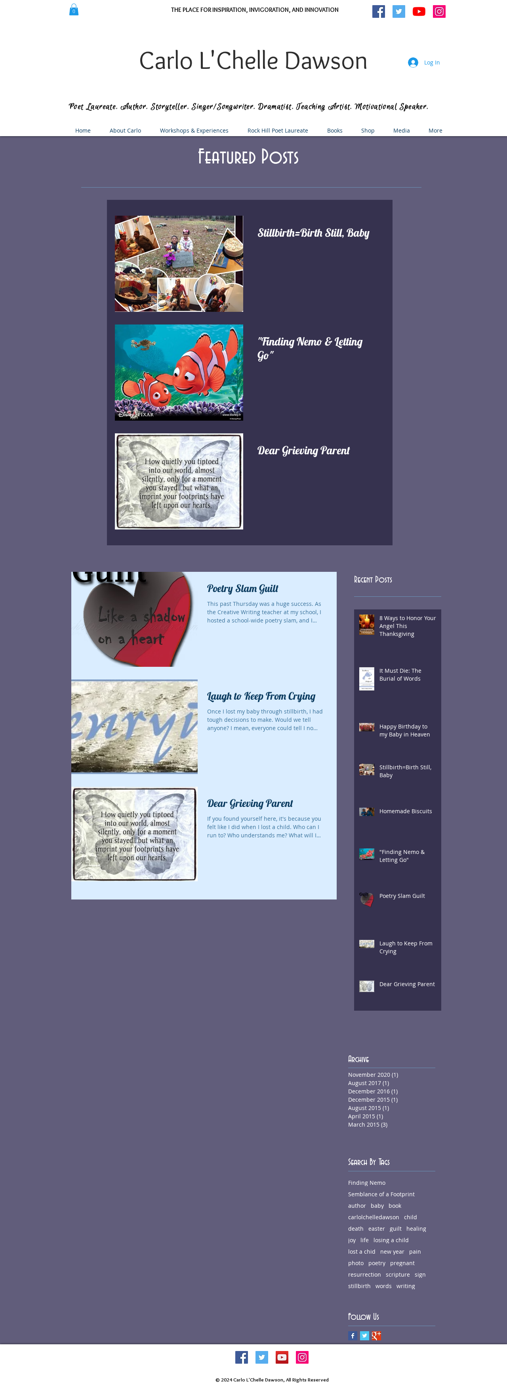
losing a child (391, 1240)
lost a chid (361, 1251)
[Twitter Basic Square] (364, 1335)
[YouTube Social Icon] (282, 1357)
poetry (376, 1263)
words (383, 1286)
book (395, 1205)
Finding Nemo (366, 1182)
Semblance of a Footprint (381, 1194)
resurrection (364, 1274)
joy (352, 1240)
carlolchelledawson (373, 1217)
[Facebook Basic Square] (352, 1335)
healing (416, 1228)
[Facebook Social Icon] (241, 1357)
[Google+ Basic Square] (376, 1335)
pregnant (402, 1263)
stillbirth (359, 1286)
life (364, 1240)
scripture (398, 1274)
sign (420, 1274)
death (356, 1228)
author (357, 1205)
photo (356, 1263)
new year (392, 1251)
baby (377, 1205)
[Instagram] (302, 1357)
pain (415, 1251)
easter (376, 1228)
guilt (396, 1228)
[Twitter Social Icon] (261, 1357)
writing (405, 1286)
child (410, 1217)
